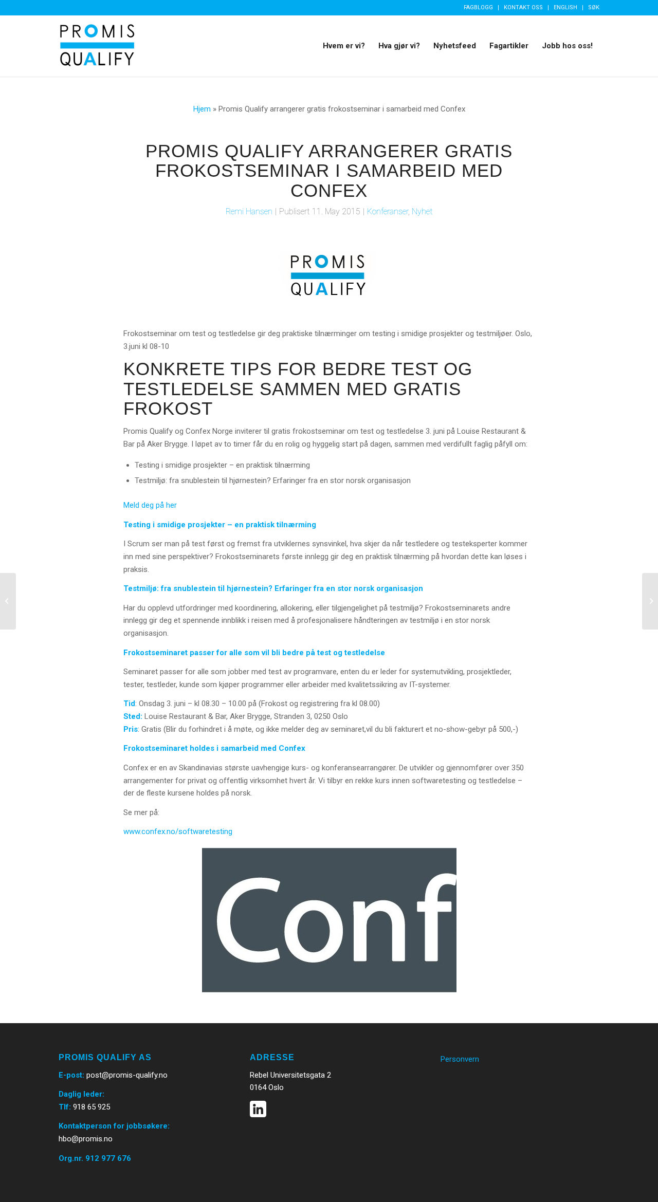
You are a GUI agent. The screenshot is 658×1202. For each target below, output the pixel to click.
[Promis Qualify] (97, 46)
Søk (593, 7)
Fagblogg (478, 7)
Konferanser (387, 211)
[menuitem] (479, 7)
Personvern (460, 1059)
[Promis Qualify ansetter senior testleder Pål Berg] (8, 601)
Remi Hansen (249, 211)
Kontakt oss (523, 7)
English (565, 7)
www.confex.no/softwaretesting (177, 831)
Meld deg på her (150, 505)
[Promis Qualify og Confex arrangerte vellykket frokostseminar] (650, 601)
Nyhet (422, 211)
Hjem (202, 109)
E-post (70, 1075)
